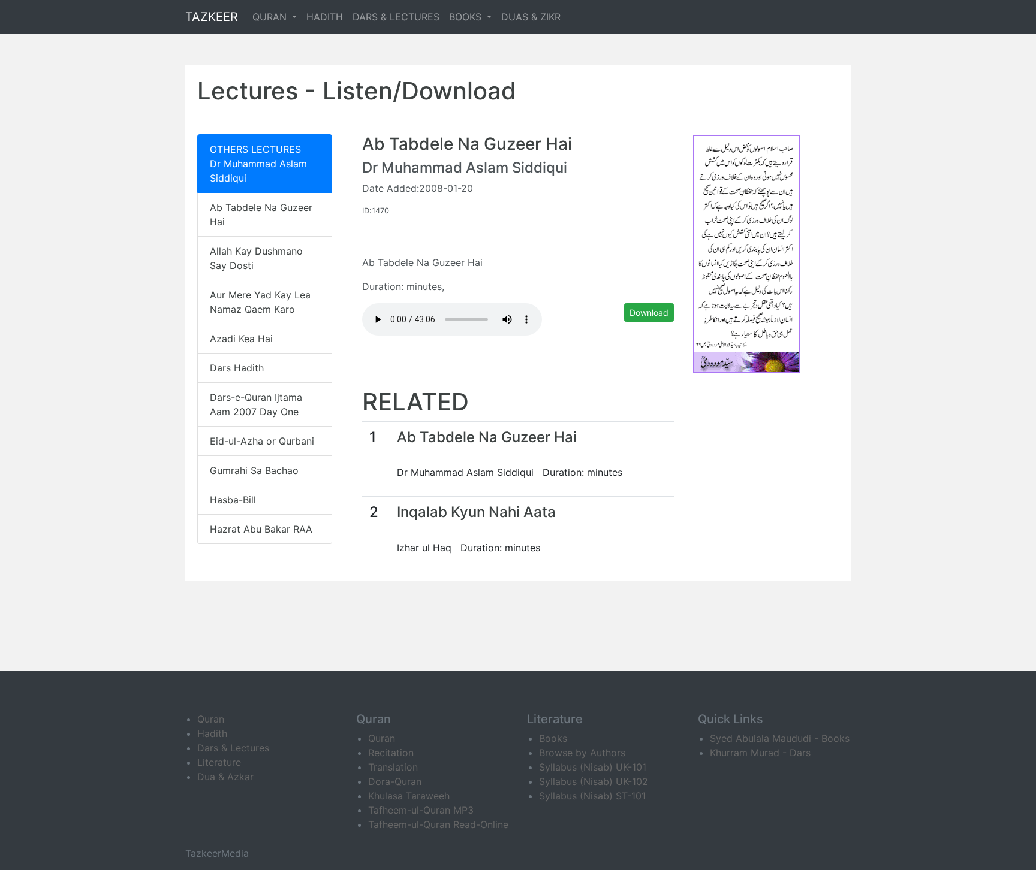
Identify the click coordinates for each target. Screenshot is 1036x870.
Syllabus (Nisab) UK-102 (593, 781)
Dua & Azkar (225, 777)
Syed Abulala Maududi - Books (780, 738)
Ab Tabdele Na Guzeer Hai (261, 214)
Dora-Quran (394, 781)
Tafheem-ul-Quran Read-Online (438, 824)
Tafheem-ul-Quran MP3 (421, 810)
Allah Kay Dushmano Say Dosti (256, 258)
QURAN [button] (271, 17)
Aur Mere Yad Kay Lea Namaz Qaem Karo (260, 302)
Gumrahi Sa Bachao (254, 470)
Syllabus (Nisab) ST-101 (592, 796)
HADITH (324, 17)
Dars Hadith (237, 368)
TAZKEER (211, 17)
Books (553, 738)
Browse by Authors (582, 753)
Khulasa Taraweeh (409, 796)
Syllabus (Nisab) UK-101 (592, 767)
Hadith (212, 733)
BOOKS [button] (466, 17)
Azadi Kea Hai (241, 339)
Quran (210, 719)
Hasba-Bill (233, 500)
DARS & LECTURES (396, 17)
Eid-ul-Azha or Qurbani (262, 441)
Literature (219, 762)
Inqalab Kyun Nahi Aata (476, 512)
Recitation (391, 753)
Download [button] (649, 312)
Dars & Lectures (233, 748)
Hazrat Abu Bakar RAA (261, 529)
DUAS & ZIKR (531, 17)
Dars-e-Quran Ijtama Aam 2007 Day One (256, 404)
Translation (393, 767)
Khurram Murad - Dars (760, 753)
